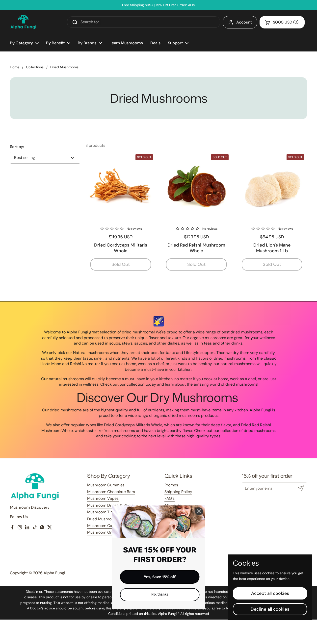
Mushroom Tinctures (105, 512)
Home (14, 67)
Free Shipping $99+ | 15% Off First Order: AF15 (158, 5)
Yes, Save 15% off (160, 577)
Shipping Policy (178, 491)
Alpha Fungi (54, 572)
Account (244, 22)
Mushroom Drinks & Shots (110, 505)
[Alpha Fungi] (23, 22)
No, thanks (159, 594)
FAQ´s (169, 498)
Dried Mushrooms (103, 519)
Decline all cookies (270, 609)
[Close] (199, 511)
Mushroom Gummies (106, 485)
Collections (35, 67)
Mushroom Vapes (103, 498)
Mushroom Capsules (105, 525)
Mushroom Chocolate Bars (111, 491)
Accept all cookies (270, 593)
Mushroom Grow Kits (106, 532)
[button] (282, 22)
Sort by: (17, 147)
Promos (171, 485)
